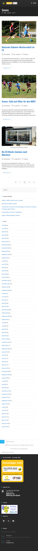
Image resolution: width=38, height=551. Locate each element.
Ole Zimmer (7, 54)
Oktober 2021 (5, 345)
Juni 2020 (4, 381)
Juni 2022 (4, 326)
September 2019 (6, 400)
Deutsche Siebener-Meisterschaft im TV (18, 49)
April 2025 (4, 235)
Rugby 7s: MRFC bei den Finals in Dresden (12, 200)
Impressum (10, 441)
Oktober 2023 (5, 287)
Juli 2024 (4, 261)
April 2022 (4, 332)
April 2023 (4, 303)
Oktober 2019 (5, 397)
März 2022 (4, 335)
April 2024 (4, 270)
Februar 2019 (5, 423)
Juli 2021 (4, 355)
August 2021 (5, 352)
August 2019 (5, 404)
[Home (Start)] (2, 12)
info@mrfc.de (10, 542)
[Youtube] (13, 521)
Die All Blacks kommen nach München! (14, 153)
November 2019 (6, 394)
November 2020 (6, 371)
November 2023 (6, 283)
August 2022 (5, 319)
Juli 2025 (4, 225)
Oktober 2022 (5, 313)
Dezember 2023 (6, 280)
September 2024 (6, 254)
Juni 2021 (4, 358)
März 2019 (4, 420)
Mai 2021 (4, 361)
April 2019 (4, 417)
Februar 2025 (5, 241)
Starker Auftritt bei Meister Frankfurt (11, 215)
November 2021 (6, 342)
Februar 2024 (5, 277)
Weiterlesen (7, 68)
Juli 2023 (4, 293)
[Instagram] (8, 521)
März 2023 (4, 306)
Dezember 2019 (6, 391)
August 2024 (5, 258)
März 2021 (4, 365)
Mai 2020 (4, 384)
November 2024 (6, 248)
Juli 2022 (4, 322)
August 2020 (5, 378)
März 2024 (4, 274)
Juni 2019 (4, 410)
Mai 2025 (4, 231)
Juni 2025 (4, 228)
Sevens (26, 54)
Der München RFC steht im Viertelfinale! (12, 212)
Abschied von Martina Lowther (9, 203)
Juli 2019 (4, 407)
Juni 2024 (4, 264)
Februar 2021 (5, 368)
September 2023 (6, 290)
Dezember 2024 (6, 244)
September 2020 (6, 374)
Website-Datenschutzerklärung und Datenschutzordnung (19, 447)
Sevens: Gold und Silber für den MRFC (19, 101)
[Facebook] (4, 521)
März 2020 (4, 387)
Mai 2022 (4, 329)
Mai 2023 (4, 300)
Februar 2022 (5, 339)
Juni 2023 (4, 296)
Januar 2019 (5, 426)
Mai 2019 (4, 413)
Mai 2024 (4, 267)
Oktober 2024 (5, 251)
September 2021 (6, 348)
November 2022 (6, 309)
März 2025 (4, 238)
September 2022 (6, 316)
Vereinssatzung (7, 452)
